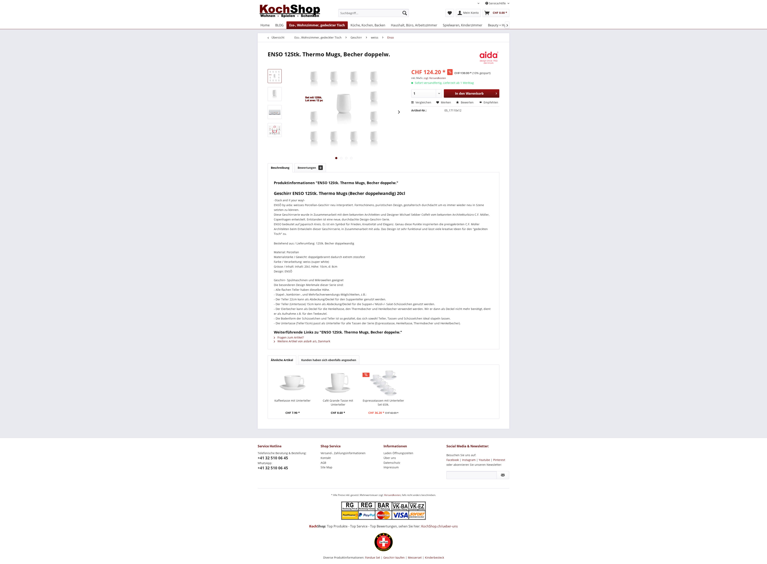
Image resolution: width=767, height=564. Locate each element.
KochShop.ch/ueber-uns (439, 526)
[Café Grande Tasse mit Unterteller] (338, 383)
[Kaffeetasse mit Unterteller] (292, 383)
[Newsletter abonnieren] (503, 475)
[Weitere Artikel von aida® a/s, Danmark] (488, 58)
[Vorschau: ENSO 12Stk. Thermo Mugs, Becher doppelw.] (275, 76)
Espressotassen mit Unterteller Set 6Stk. (383, 402)
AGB (323, 463)
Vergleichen (423, 102)
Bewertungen (309, 168)
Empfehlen (490, 102)
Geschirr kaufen (394, 557)
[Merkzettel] (449, 13)
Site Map (326, 467)
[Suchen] (404, 13)
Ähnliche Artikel (282, 360)
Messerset (415, 557)
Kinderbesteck (434, 557)
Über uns (390, 458)
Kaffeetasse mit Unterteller (292, 400)
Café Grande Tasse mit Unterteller (338, 402)
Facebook (452, 460)
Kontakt (326, 458)
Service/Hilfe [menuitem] (497, 3)
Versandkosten (392, 495)
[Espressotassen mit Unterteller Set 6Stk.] (383, 383)
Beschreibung (280, 168)
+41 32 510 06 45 (273, 458)
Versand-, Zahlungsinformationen (343, 453)
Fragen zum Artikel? (290, 337)
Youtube (484, 460)
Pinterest (499, 460)
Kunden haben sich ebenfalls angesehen (328, 360)
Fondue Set (372, 557)
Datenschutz (392, 463)
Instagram (469, 460)
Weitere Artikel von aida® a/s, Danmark (303, 341)
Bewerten (467, 102)
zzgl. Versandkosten (435, 78)
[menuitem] (373, 13)
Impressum (391, 467)
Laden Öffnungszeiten (398, 453)
